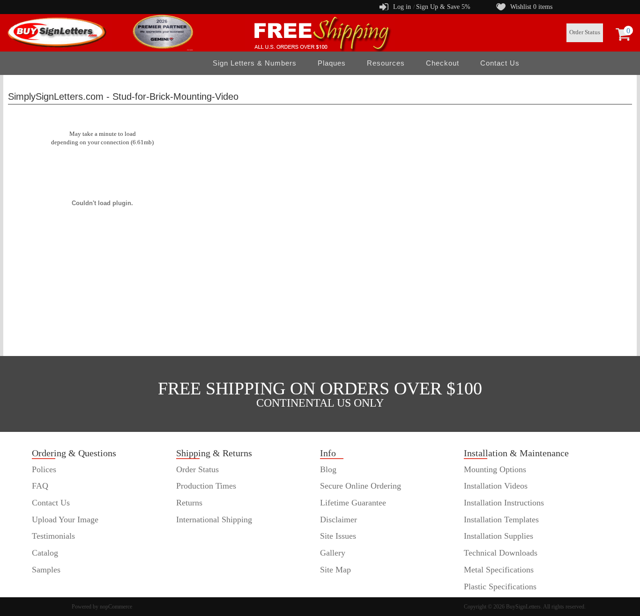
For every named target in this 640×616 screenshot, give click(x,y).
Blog (328, 469)
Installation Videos (496, 485)
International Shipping (214, 519)
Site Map (335, 569)
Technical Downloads (500, 552)
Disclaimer (338, 519)
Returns (189, 502)
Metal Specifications (499, 569)
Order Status (584, 32)
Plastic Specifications (500, 586)
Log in (402, 6)
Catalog (45, 552)
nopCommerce (116, 606)
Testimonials (53, 536)
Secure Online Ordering (360, 485)
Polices (44, 469)
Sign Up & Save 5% (443, 6)
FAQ (40, 485)
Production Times (206, 485)
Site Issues (338, 536)
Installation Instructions (504, 502)
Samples (46, 569)
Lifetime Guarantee (353, 502)
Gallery (332, 552)
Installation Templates (501, 519)
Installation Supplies (498, 536)
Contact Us (500, 63)
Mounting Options (495, 469)
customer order (57, 586)
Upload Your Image (65, 519)
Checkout (442, 63)
